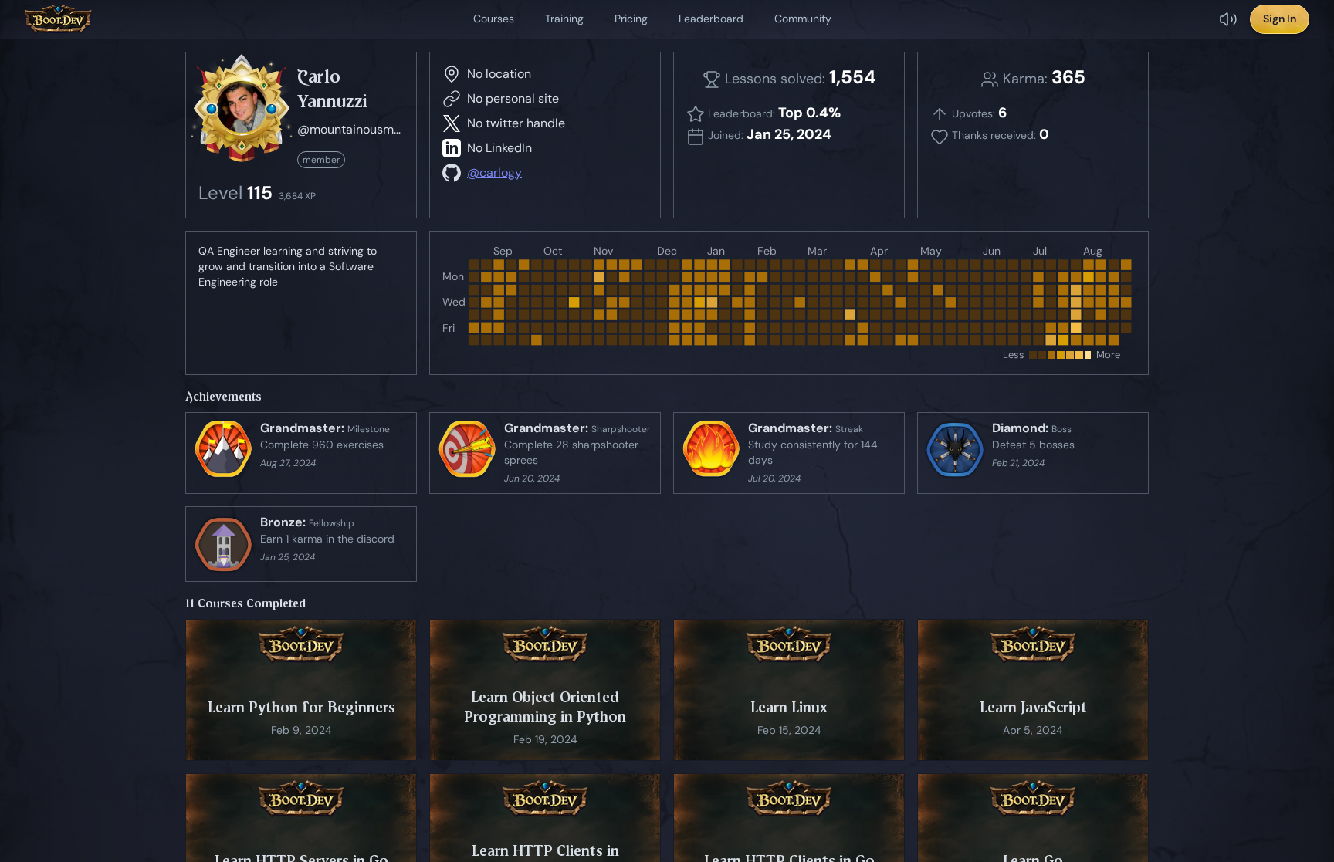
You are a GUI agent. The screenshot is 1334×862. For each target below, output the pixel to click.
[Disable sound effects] (1228, 19)
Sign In (1279, 18)
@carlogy (494, 172)
